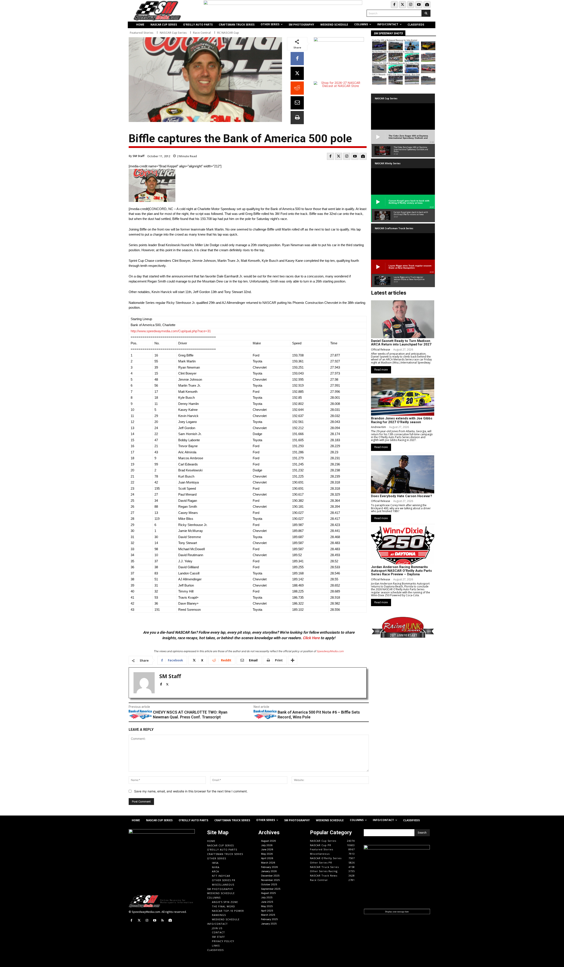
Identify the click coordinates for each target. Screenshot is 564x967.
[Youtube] (418, 4)
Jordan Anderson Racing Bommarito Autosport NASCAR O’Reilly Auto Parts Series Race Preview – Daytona (401, 570)
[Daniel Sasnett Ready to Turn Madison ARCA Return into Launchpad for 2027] (402, 319)
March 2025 (268, 914)
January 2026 (269, 871)
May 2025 (267, 906)
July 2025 (267, 897)
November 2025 (270, 880)
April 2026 (267, 858)
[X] (297, 73)
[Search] (425, 13)
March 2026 (268, 862)
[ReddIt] (297, 88)
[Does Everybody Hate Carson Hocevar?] (402, 474)
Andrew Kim (378, 427)
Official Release (380, 349)
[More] (292, 660)
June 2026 (267, 849)
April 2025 (267, 910)
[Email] (297, 102)
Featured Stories (141, 33)
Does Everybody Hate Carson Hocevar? (401, 496)
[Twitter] (402, 4)
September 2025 (270, 888)
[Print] (297, 117)
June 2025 (267, 901)
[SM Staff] (144, 682)
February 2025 (269, 919)
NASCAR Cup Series (173, 33)
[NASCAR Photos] (426, 4)
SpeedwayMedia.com (330, 651)
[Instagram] (410, 4)
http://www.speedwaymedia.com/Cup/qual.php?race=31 (171, 331)
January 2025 (269, 923)
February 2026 (269, 867)
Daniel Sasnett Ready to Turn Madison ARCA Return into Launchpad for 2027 (401, 343)
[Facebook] (394, 4)
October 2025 (269, 884)
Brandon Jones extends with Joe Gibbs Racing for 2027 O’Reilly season (401, 420)
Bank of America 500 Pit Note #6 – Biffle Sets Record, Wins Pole (319, 714)
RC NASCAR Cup (228, 33)
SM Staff (138, 156)
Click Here (311, 638)
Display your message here (397, 911)
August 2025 (268, 893)
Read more (381, 369)
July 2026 (267, 845)
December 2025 (270, 875)
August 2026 (268, 840)
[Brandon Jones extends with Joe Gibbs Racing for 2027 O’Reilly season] (402, 397)
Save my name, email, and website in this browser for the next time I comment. (191, 791)
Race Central (202, 33)
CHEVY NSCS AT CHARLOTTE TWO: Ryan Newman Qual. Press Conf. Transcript (190, 714)
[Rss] (162, 920)
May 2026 (267, 853)
